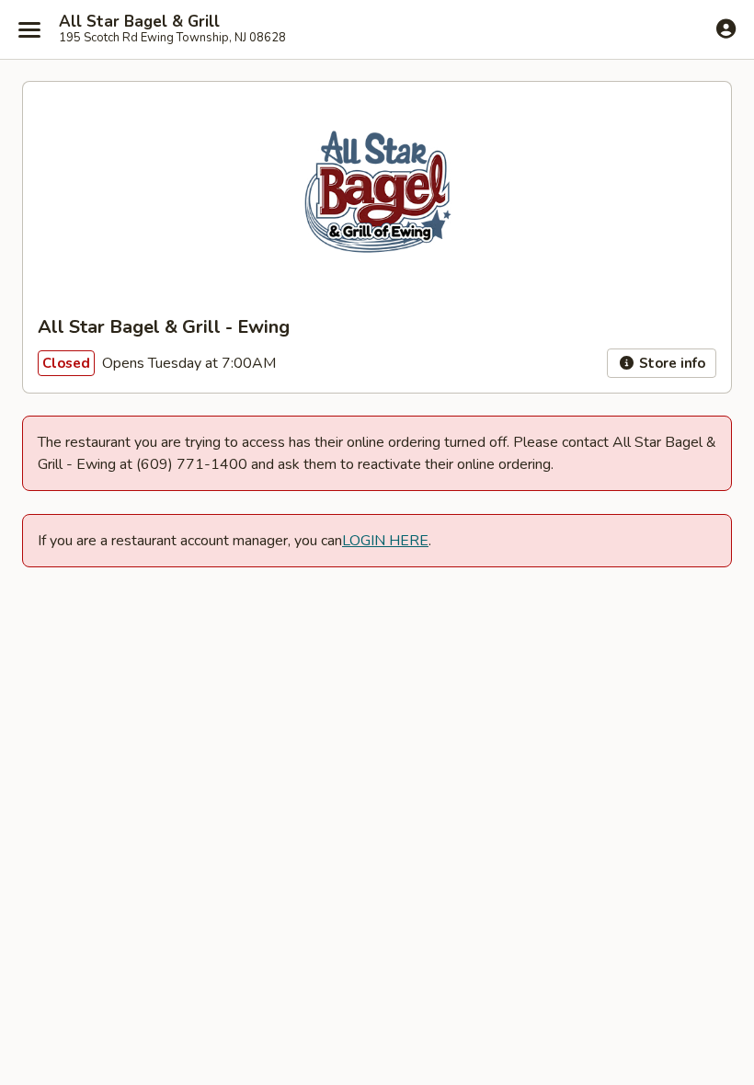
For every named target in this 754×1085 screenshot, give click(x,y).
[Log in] (726, 28)
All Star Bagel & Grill (139, 22)
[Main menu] (29, 29)
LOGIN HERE (385, 541)
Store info (670, 363)
